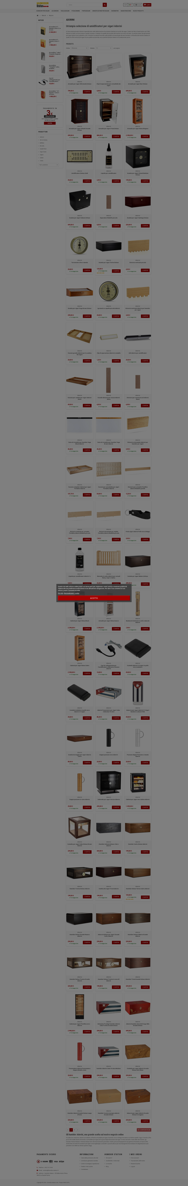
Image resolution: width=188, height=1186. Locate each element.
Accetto (94, 598)
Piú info (60, 593)
